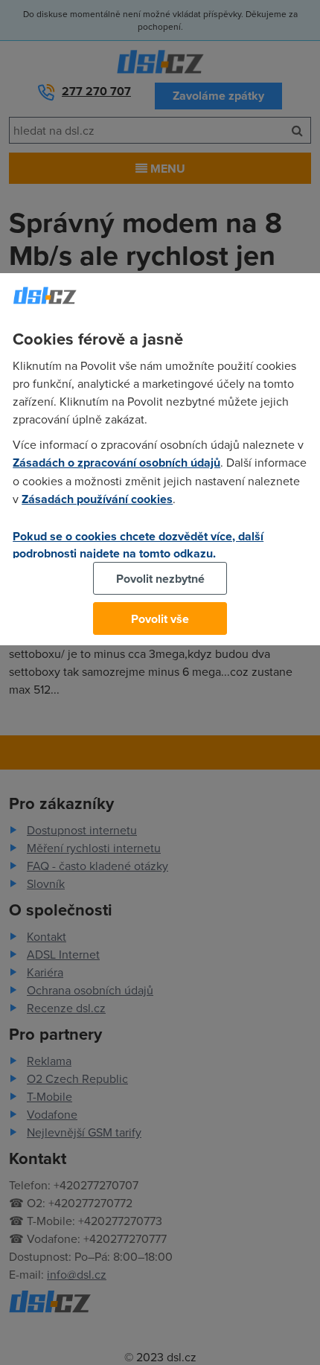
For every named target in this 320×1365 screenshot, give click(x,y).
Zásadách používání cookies (97, 499)
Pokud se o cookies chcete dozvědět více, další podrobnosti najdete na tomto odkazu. (138, 545)
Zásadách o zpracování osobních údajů (116, 462)
